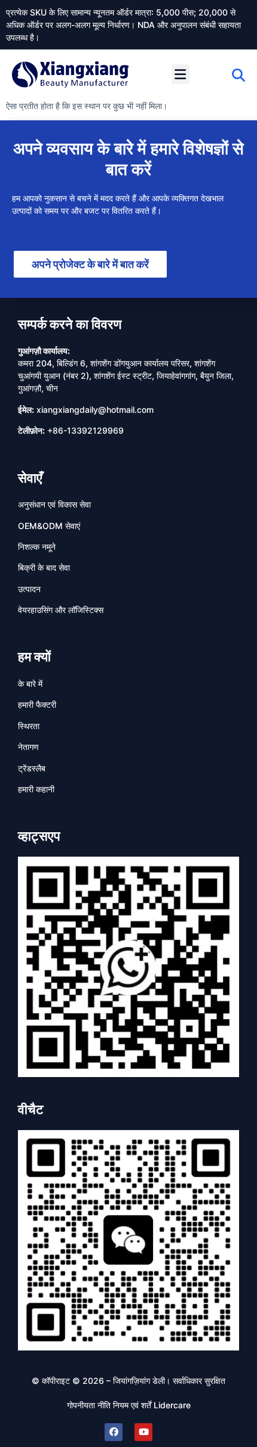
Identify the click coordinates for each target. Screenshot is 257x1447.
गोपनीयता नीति (89, 1405)
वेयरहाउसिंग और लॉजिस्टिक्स (60, 610)
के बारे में (30, 684)
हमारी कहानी (36, 789)
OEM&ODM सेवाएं (49, 526)
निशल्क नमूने (37, 547)
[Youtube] (143, 1432)
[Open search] (238, 75)
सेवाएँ (30, 478)
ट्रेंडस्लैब (31, 768)
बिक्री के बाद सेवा (44, 567)
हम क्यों (34, 656)
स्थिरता (28, 726)
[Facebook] (114, 1432)
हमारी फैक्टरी (37, 704)
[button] (180, 74)
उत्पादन (29, 589)
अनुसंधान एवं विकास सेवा (54, 504)
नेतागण (28, 747)
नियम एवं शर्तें (132, 1405)
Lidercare (172, 1405)
